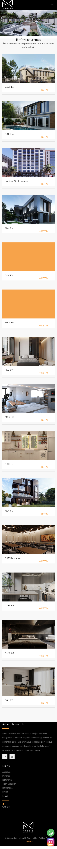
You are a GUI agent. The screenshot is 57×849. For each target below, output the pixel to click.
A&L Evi (9, 700)
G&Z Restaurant (13, 558)
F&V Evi (9, 228)
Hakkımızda (7, 787)
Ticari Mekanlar (9, 783)
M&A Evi (9, 322)
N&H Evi (9, 464)
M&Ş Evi (9, 417)
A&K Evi (9, 275)
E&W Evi (9, 86)
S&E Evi (9, 511)
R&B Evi (9, 605)
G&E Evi (9, 134)
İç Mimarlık (7, 779)
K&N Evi (9, 652)
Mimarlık (6, 775)
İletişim (5, 791)
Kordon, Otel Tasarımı (16, 181)
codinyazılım (28, 841)
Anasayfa (6, 771)
